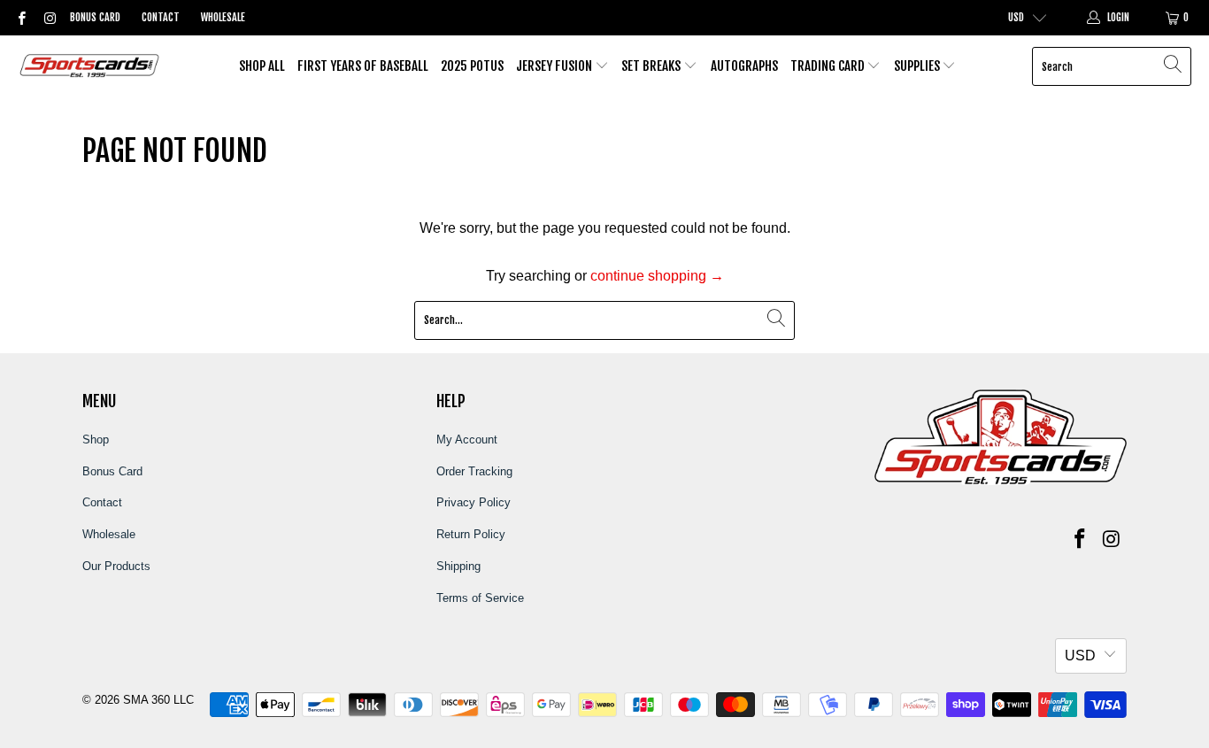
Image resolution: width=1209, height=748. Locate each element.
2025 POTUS (472, 66)
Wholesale (223, 17)
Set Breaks (652, 66)
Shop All (262, 66)
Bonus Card (95, 17)
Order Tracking (474, 471)
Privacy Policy (473, 502)
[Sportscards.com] (91, 66)
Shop (95, 439)
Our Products (116, 566)
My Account (466, 439)
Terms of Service (480, 598)
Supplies (918, 66)
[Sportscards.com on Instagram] (48, 18)
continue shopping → (657, 275)
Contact (161, 17)
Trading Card (828, 66)
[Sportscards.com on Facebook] (20, 18)
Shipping (458, 566)
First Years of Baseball (362, 66)
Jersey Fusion (555, 66)
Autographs (744, 66)
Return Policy (470, 534)
